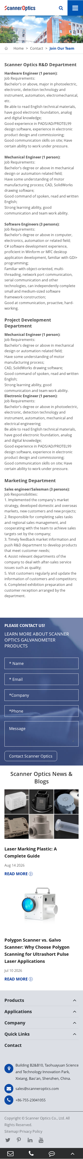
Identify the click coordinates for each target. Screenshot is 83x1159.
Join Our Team (62, 48)
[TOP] (72, 1153)
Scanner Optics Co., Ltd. (45, 1118)
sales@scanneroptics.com (37, 1088)
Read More (16, 873)
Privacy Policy (31, 1131)
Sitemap (11, 1131)
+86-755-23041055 (30, 1100)
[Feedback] (52, 1153)
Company (14, 1023)
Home (19, 48)
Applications (18, 1011)
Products (14, 1000)
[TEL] (31, 1153)
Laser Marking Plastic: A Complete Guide (30, 852)
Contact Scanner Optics (30, 756)
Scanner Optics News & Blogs (41, 777)
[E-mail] (10, 1153)
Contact (36, 48)
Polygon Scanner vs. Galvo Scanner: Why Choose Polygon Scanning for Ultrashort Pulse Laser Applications (36, 950)
